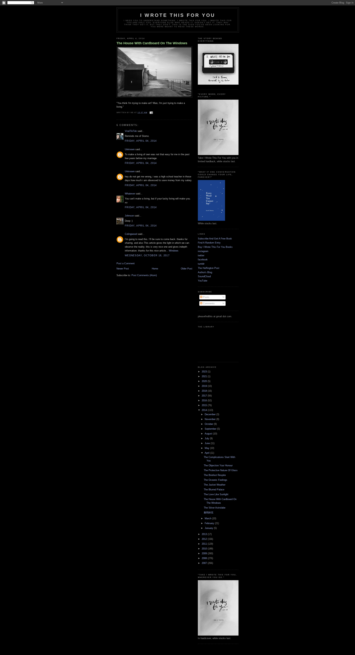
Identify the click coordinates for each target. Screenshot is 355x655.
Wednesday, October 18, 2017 (147, 255)
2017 (205, 395)
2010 (205, 548)
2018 (205, 390)
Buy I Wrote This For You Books (215, 247)
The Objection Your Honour (218, 465)
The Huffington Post (208, 268)
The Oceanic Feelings (215, 480)
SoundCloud (204, 276)
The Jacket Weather (214, 484)
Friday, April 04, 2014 (141, 140)
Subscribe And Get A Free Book (215, 238)
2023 (205, 371)
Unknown (130, 149)
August (209, 433)
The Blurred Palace (214, 489)
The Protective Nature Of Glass (221, 470)
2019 (205, 386)
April (207, 452)
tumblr (201, 263)
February (210, 523)
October (209, 424)
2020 (205, 381)
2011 (205, 543)
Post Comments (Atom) (144, 275)
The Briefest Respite (215, 475)
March (208, 518)
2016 (205, 400)
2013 (205, 534)
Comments (208, 303)
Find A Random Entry (209, 242)
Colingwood (131, 234)
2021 (205, 376)
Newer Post (122, 268)
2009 (205, 553)
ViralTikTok (131, 131)
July (207, 438)
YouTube (202, 280)
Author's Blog (205, 272)
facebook (203, 259)
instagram (203, 251)
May (207, 448)
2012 (205, 539)
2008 (205, 558)
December (210, 414)
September (211, 428)
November (210, 419)
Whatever (130, 193)
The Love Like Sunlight (216, 494)
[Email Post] (151, 112)
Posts (205, 297)
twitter (201, 255)
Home (155, 268)
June (208, 443)
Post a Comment (125, 263)
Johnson (129, 215)
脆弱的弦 (208, 512)
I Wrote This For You (177, 15)
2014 (205, 410)
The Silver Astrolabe (214, 507)
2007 (205, 563)
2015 (205, 405)
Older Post (186, 268)
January (209, 528)
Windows (173, 250)
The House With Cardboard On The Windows (151, 43)
